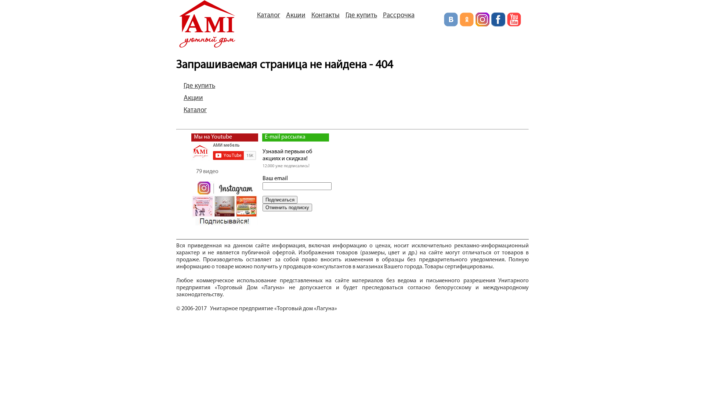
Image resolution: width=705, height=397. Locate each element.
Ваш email (275, 179)
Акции (296, 15)
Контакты (325, 15)
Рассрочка (399, 15)
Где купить (361, 15)
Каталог (268, 15)
